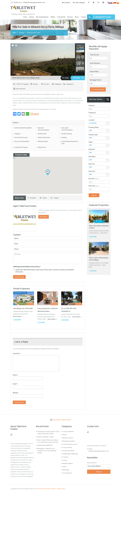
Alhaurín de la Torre (33, 32)
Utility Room (42, 147)
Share (34, 114)
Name (15, 375)
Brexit (65, 435)
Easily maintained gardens (23, 128)
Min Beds (92, 149)
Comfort (65, 457)
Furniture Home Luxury (70, 444)
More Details (17, 316)
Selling (53, 17)
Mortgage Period (95, 80)
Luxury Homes (67, 447)
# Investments (67, 473)
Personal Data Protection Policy (46, 489)
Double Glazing (66, 134)
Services (70, 17)
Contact (83, 17)
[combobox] (99, 123)
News (77, 17)
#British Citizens (68, 438)
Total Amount (94, 55)
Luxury (65, 460)
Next (73, 59)
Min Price (92, 164)
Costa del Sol (61, 17)
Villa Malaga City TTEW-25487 (23, 308)
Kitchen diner (42, 134)
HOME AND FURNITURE (44, 445)
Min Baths (92, 157)
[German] (115, 3)
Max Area (94, 186)
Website (15, 393)
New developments (42, 17)
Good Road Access (21, 137)
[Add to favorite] (13, 46)
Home (25, 17)
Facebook (33, 198)
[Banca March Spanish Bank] (60, 420)
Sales (64, 466)
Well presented (43, 141)
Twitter (44, 198)
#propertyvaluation (69, 441)
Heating (64, 137)
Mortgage (66, 470)
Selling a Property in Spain (45, 437)
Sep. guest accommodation (67, 129)
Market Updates (68, 463)
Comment (16, 353)
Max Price (92, 171)
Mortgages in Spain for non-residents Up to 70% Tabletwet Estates (46, 451)
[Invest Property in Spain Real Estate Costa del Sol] (23, 10)
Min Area (94, 178)
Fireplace (17, 134)
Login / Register (80, 2)
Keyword (91, 105)
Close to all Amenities (21, 141)
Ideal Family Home (44, 137)
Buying (31, 17)
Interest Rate (94, 71)
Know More (43, 217)
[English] (109, 3)
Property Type (93, 135)
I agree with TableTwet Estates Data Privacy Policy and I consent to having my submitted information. (44, 271)
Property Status (94, 127)
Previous (12, 59)
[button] (50, 175)
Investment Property (21, 147)
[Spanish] (118, 3)
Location (92, 120)
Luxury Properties (68, 431)
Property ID (92, 113)
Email (15, 384)
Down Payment (95, 63)
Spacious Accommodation (43, 129)
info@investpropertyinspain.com (34, 2)
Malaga (21, 32)
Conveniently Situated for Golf (69, 142)
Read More (103, 233)
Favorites (67, 2)
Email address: (92, 463)
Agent (91, 142)
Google (56, 198)
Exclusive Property (68, 450)
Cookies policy (60, 489)
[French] (112, 3)
